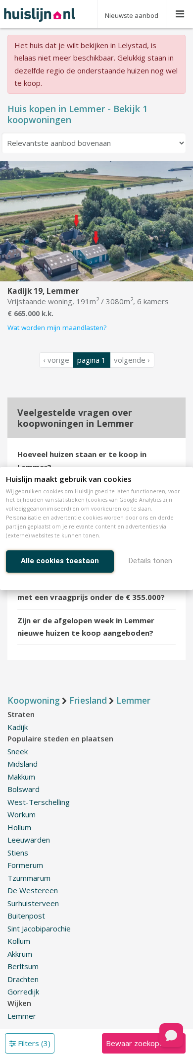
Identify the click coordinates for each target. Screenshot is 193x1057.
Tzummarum (28, 878)
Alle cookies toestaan (60, 560)
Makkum (21, 777)
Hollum (19, 827)
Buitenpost (26, 916)
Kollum (18, 941)
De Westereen (32, 890)
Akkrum (19, 954)
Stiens (17, 853)
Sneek (17, 751)
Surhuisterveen (33, 903)
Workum (21, 814)
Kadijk (17, 727)
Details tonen (150, 560)
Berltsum (23, 966)
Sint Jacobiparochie (39, 928)
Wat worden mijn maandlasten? (56, 327)
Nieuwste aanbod (131, 15)
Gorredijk (23, 991)
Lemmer (21, 1016)
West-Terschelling (38, 802)
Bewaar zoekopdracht (143, 1043)
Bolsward (23, 789)
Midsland (22, 764)
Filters (33, 1043)
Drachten (23, 979)
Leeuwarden (28, 840)
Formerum (25, 865)
